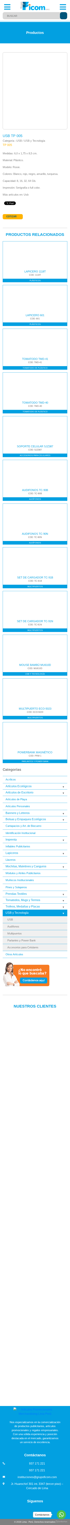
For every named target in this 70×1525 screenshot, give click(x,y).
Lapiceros (12, 852)
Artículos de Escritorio (19, 792)
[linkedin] (23, 1509)
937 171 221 (37, 1463)
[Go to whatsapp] (61, 1514)
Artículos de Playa (16, 799)
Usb (26, 194)
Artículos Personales (18, 806)
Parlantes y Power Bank (21, 940)
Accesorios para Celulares (22, 947)
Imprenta (11, 839)
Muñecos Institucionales (20, 880)
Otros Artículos (14, 954)
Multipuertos (14, 933)
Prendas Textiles (16, 893)
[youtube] (31, 1509)
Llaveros (11, 859)
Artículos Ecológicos (19, 786)
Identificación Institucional (20, 832)
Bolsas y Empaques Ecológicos (26, 819)
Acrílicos (11, 779)
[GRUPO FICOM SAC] (35, 6)
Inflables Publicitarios (18, 846)
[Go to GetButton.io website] (61, 1521)
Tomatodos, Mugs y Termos (23, 900)
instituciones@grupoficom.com (37, 1477)
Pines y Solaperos (16, 887)
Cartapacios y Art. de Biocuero (23, 825)
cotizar (11, 216)
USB (10, 919)
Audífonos (13, 926)
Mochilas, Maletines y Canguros (26, 866)
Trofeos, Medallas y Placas (23, 906)
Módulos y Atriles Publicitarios (23, 873)
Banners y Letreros (18, 813)
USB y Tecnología (17, 912)
